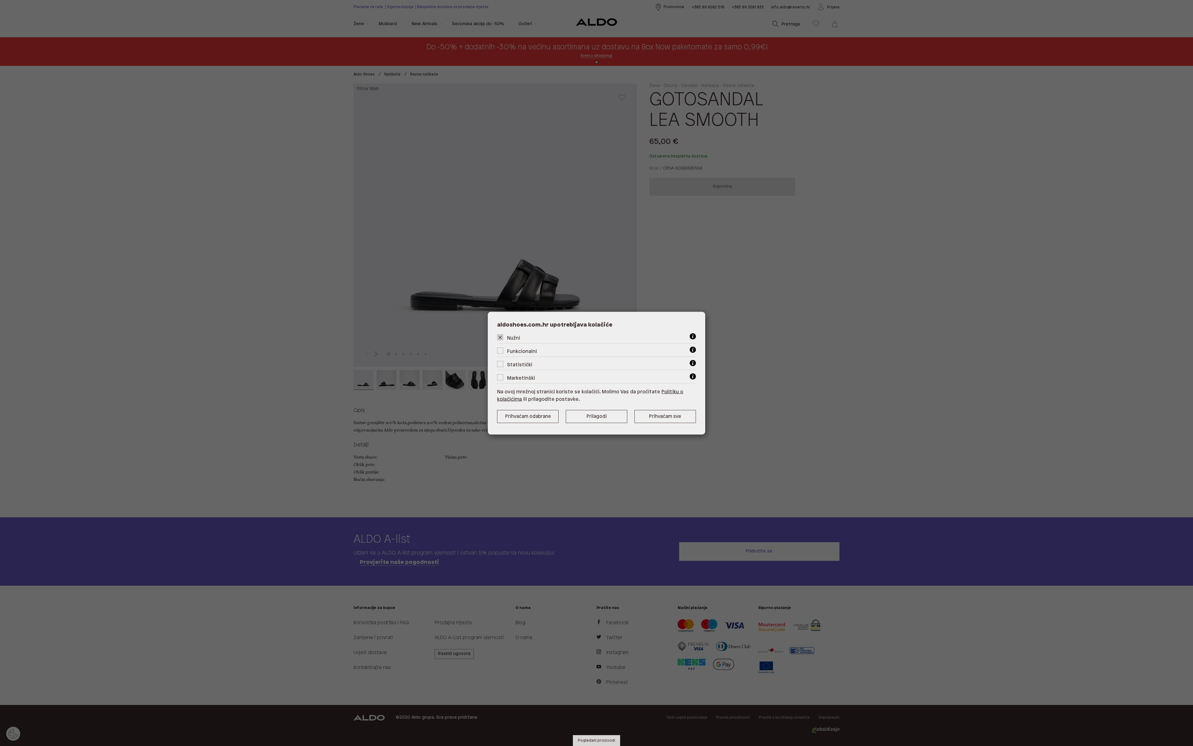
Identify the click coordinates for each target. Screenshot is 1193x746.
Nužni (513, 338)
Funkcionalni (522, 351)
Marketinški (521, 378)
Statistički (519, 364)
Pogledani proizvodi (596, 741)
